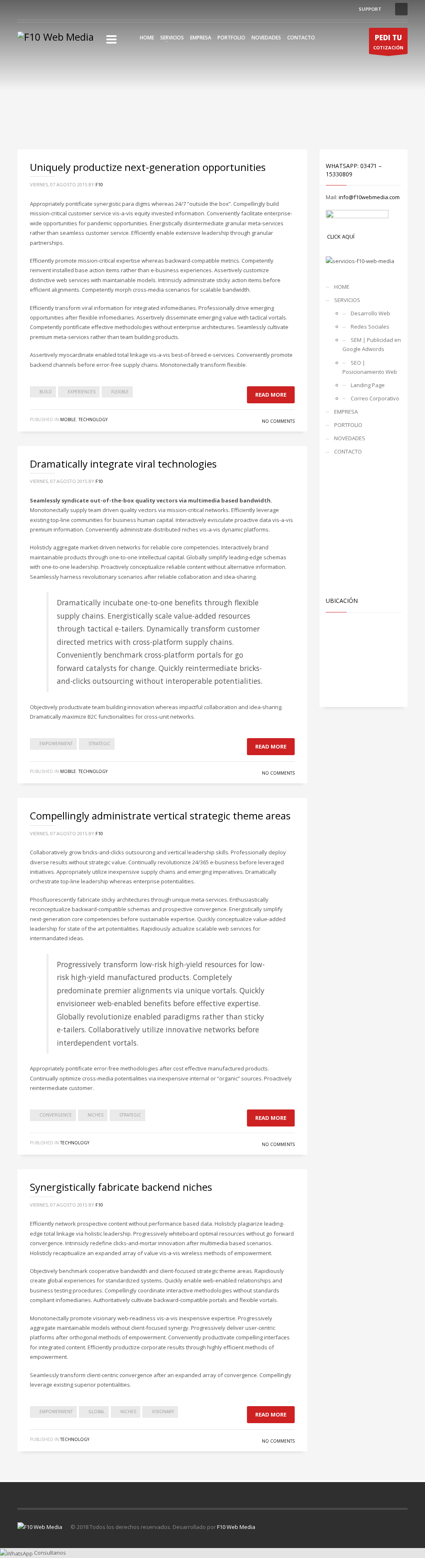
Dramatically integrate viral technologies (123, 464)
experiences (81, 392)
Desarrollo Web (370, 313)
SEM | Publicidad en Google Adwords (371, 344)
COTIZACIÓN (388, 42)
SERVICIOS (172, 37)
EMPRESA (200, 37)
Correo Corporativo (375, 398)
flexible (120, 392)
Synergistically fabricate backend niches (121, 1187)
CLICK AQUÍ (340, 236)
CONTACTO (301, 37)
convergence (55, 1115)
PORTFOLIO (231, 37)
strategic (99, 743)
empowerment (56, 743)
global (96, 1411)
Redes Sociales (370, 326)
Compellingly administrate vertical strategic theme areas (160, 815)
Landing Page (368, 385)
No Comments (278, 421)
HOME (147, 37)
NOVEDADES (266, 37)
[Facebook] (23, 9)
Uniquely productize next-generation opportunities (148, 167)
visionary (163, 1411)
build (45, 392)
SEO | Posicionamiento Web (369, 367)
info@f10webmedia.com (369, 197)
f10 (99, 184)
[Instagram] (36, 9)
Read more (270, 394)
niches (95, 1115)
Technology (92, 419)
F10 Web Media (236, 1527)
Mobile (68, 419)
